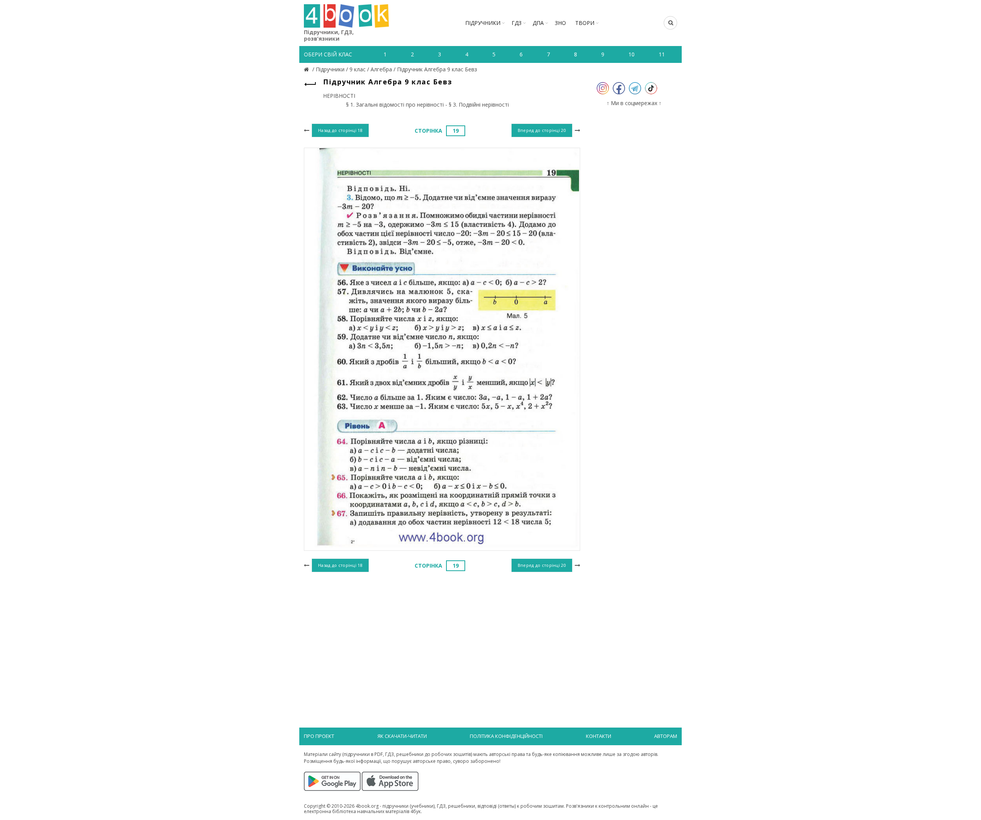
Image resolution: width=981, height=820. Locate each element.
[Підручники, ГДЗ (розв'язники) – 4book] (307, 69)
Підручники (482, 22)
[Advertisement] (442, 637)
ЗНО (560, 22)
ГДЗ (517, 22)
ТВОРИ (584, 22)
